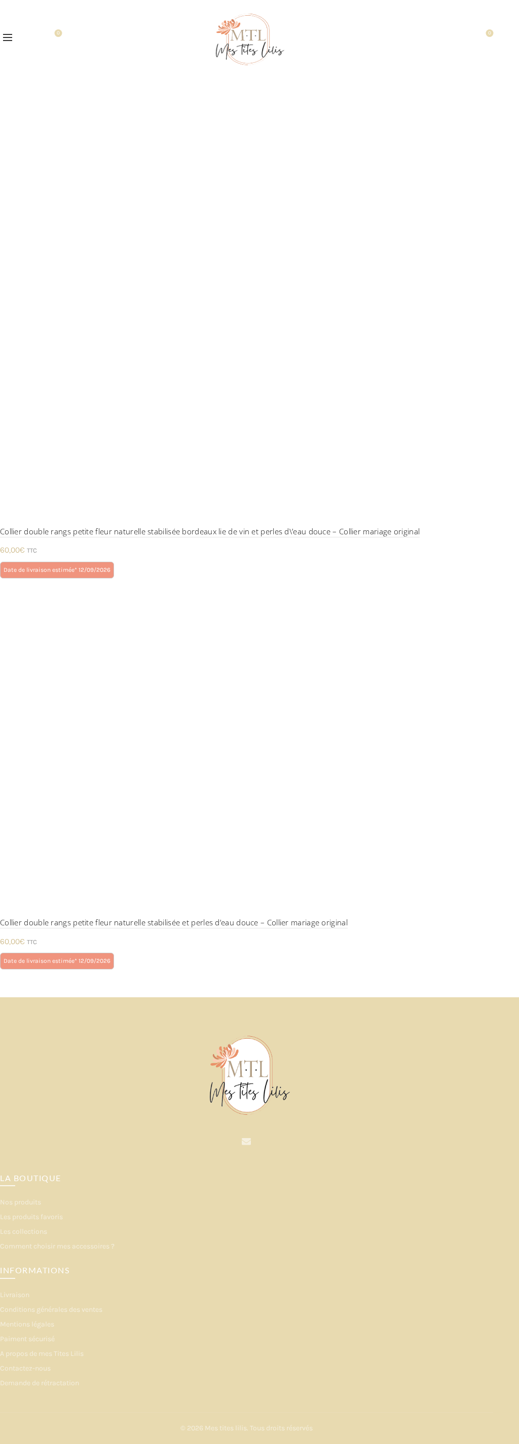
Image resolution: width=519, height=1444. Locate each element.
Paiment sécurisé (27, 1339)
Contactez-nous (25, 1368)
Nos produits (20, 1202)
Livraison (14, 1295)
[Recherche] (30, 38)
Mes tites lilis (226, 1428)
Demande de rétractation (39, 1383)
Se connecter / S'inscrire (462, 38)
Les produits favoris (31, 1217)
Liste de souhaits (58, 33)
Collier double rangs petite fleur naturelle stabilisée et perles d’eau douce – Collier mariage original (174, 922)
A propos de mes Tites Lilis (42, 1353)
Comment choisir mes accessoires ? (57, 1246)
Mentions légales (27, 1324)
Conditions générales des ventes (51, 1309)
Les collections (23, 1231)
